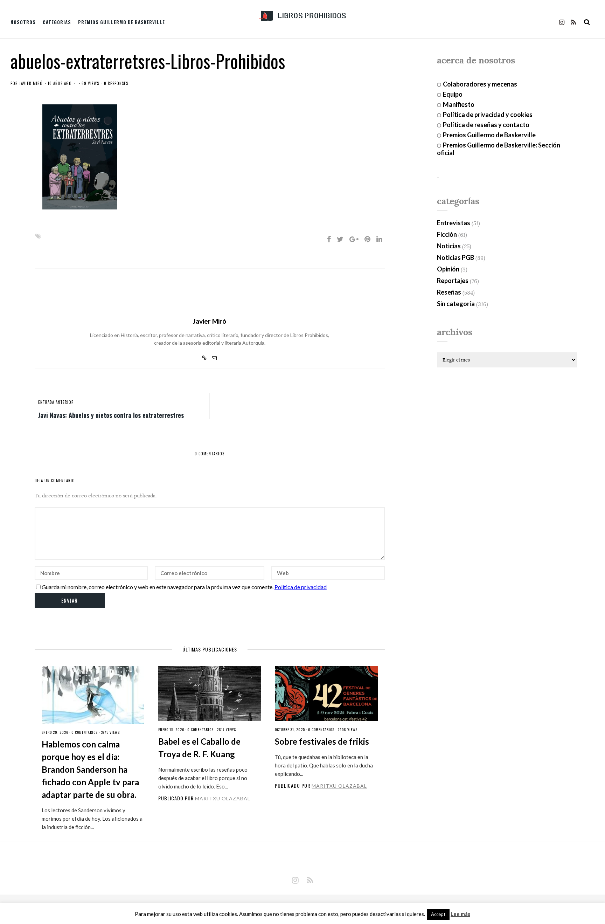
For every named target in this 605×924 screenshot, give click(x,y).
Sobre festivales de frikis (322, 741)
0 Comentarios (84, 732)
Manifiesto (458, 104)
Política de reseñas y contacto (486, 125)
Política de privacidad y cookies (488, 114)
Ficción (447, 234)
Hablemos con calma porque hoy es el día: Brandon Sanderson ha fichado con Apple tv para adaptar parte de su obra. (90, 769)
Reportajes (452, 280)
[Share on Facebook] (329, 239)
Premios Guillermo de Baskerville (121, 22)
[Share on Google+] (354, 239)
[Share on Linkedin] (379, 239)
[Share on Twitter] (340, 239)
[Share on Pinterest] (367, 239)
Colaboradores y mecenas (480, 84)
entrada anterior (56, 402)
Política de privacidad (300, 587)
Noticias (449, 246)
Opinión (448, 269)
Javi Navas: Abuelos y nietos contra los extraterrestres (111, 415)
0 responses (116, 83)
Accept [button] (438, 914)
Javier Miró (31, 83)
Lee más (460, 914)
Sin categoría (456, 304)
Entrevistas (453, 223)
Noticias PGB (455, 257)
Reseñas (449, 292)
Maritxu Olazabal (222, 798)
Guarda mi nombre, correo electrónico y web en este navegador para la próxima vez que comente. (157, 587)
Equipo (453, 94)
